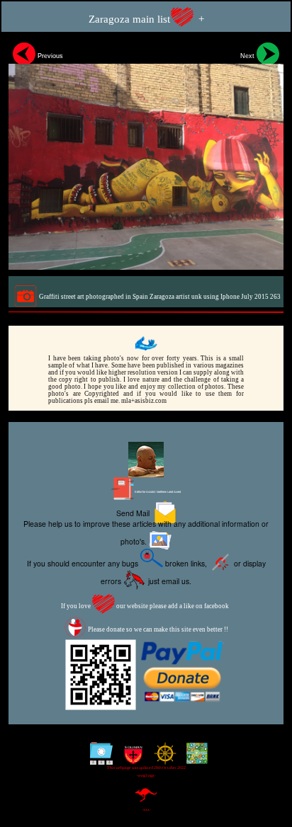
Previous (49, 55)
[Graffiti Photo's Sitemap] (98, 758)
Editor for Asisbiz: (157, 492)
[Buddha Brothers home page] (162, 758)
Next (248, 55)
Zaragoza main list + (146, 19)
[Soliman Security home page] (130, 758)
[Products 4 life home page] (194, 758)
